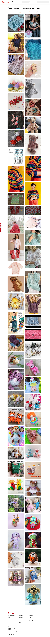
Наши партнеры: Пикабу (12, 631)
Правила (9, 626)
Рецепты (20, 620)
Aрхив (20, 622)
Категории (31, 615)
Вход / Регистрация (43, 1)
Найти (25, 1)
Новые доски (21, 617)
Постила (5, 2)
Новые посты (21, 615)
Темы (30, 617)
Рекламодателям (11, 634)
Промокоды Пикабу (11, 632)
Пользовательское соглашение (11, 629)
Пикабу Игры (31, 620)
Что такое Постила (11, 615)
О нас (9, 617)
